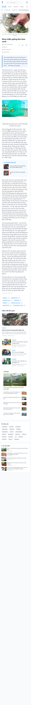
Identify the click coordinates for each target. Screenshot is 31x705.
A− (19, 45)
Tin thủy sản (7, 10)
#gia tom (5, 297)
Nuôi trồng (4, 426)
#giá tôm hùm (6, 305)
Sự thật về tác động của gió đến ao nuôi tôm (12, 398)
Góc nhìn (4, 439)
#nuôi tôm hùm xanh (18, 305)
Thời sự (10, 439)
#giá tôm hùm (14, 297)
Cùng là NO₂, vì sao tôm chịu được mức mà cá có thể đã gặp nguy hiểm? (12, 392)
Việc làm (16, 6)
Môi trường (4, 429)
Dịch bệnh (18, 426)
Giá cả (10, 6)
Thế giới (4, 434)
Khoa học (18, 434)
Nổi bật (4, 6)
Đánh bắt (14, 10)
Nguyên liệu (5, 431)
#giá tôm (5, 302)
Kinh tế (11, 431)
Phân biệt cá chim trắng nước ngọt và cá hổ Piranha (12, 403)
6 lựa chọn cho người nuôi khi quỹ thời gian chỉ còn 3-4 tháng (11, 414)
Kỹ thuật (11, 426)
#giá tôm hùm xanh (15, 302)
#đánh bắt (16, 300)
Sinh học (24, 434)
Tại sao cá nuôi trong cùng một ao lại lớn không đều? (17, 449)
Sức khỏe (11, 436)
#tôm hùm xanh (6, 300)
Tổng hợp (17, 439)
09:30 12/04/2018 (8, 44)
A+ (22, 45)
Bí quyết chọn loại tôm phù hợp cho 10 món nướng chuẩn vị (11, 408)
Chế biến (18, 429)
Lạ (15, 436)
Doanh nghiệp (19, 431)
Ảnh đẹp (20, 436)
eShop (22, 6)
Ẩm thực (4, 436)
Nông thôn (10, 434)
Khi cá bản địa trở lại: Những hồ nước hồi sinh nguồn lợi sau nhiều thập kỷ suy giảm (17, 468)
